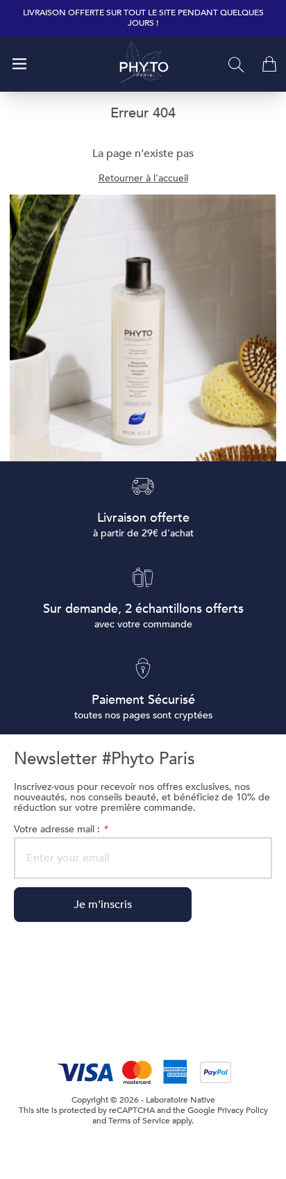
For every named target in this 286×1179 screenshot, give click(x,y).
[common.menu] (19, 64)
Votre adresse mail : (60, 829)
